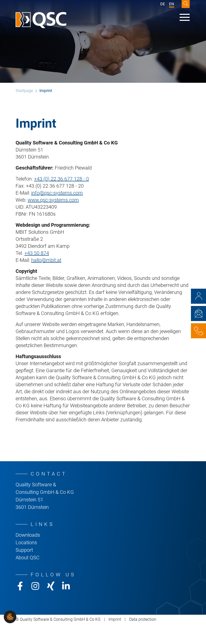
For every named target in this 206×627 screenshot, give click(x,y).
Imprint (115, 619)
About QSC (27, 558)
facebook (20, 586)
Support (24, 550)
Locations (26, 542)
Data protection (142, 619)
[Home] (41, 20)
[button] (10, 616)
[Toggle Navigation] (184, 17)
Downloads (28, 535)
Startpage (24, 90)
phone (198, 330)
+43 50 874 (36, 253)
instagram (35, 586)
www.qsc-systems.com (53, 200)
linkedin (66, 586)
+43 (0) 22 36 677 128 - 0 (61, 179)
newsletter (198, 313)
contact (198, 296)
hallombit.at (46, 260)
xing (50, 586)
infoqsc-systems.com (57, 193)
